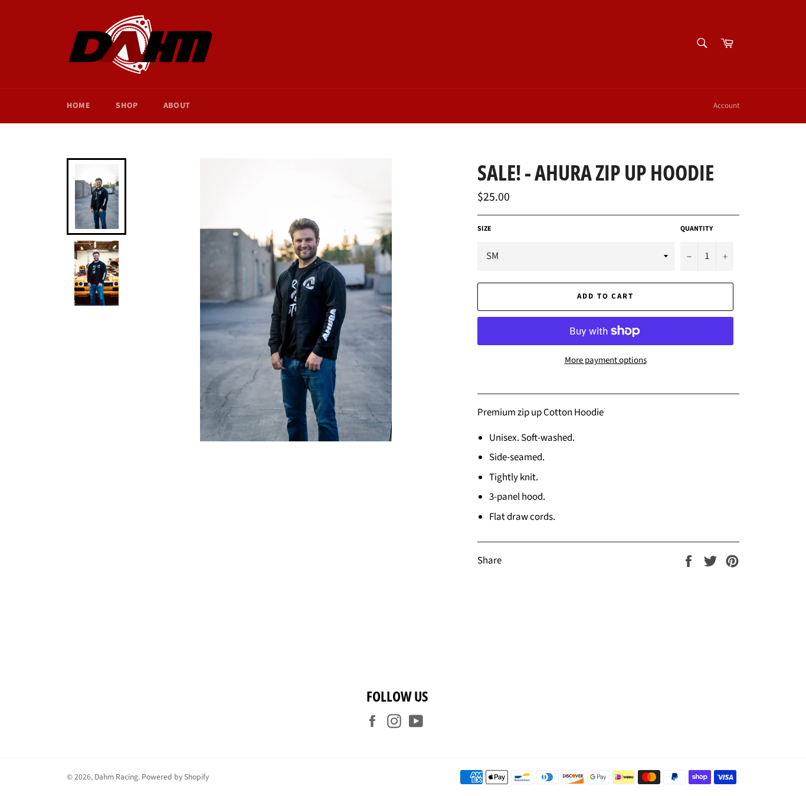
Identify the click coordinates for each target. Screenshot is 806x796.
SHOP (126, 106)
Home (78, 106)
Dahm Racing (116, 776)
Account (726, 105)
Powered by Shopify (175, 776)
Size (484, 229)
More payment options (606, 360)
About (177, 106)
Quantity (696, 229)
